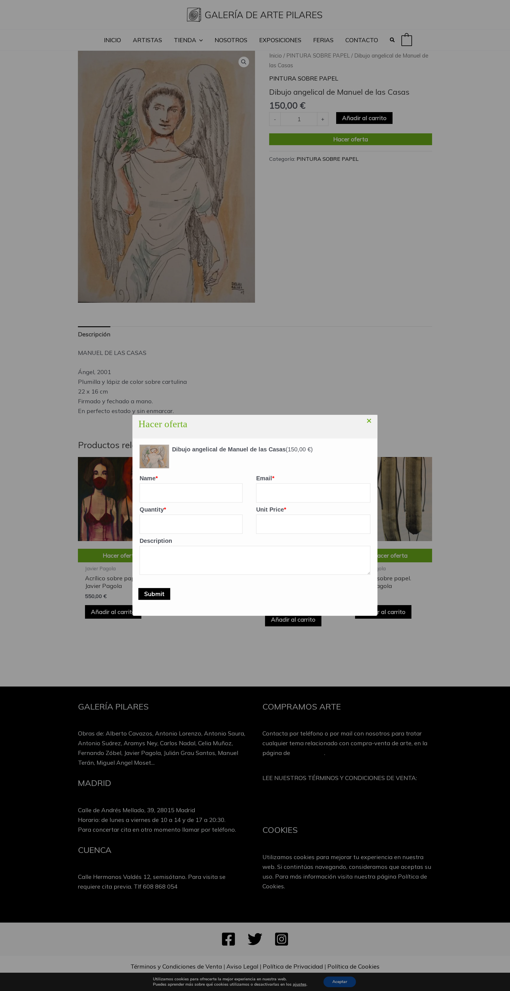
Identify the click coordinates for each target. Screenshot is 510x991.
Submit (154, 593)
